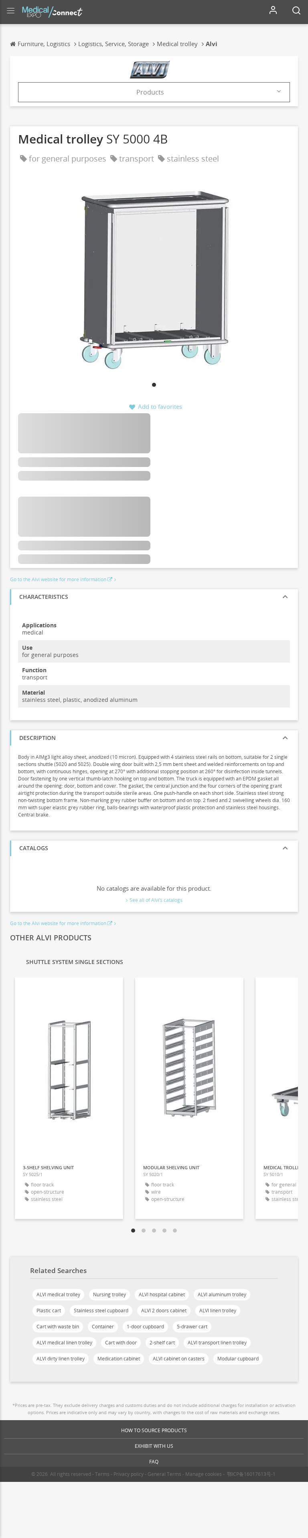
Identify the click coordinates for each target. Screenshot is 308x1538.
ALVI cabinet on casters (179, 1358)
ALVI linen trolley (217, 1310)
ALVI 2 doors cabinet (163, 1310)
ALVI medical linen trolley (64, 1342)
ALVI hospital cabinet (162, 1294)
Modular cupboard (238, 1358)
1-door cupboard (145, 1326)
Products (150, 92)
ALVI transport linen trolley (217, 1342)
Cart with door (121, 1342)
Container (103, 1326)
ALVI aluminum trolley (222, 1294)
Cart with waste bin (57, 1326)
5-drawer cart (192, 1326)
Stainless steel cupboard (101, 1310)
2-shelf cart (162, 1342)
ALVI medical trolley (58, 1294)
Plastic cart (48, 1310)
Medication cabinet (118, 1358)
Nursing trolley (109, 1294)
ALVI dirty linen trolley (60, 1358)
